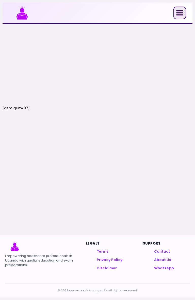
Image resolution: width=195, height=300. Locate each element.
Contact (162, 251)
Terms (102, 251)
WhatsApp (164, 268)
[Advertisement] (97, 64)
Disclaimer (107, 268)
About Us (162, 259)
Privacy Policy (109, 259)
